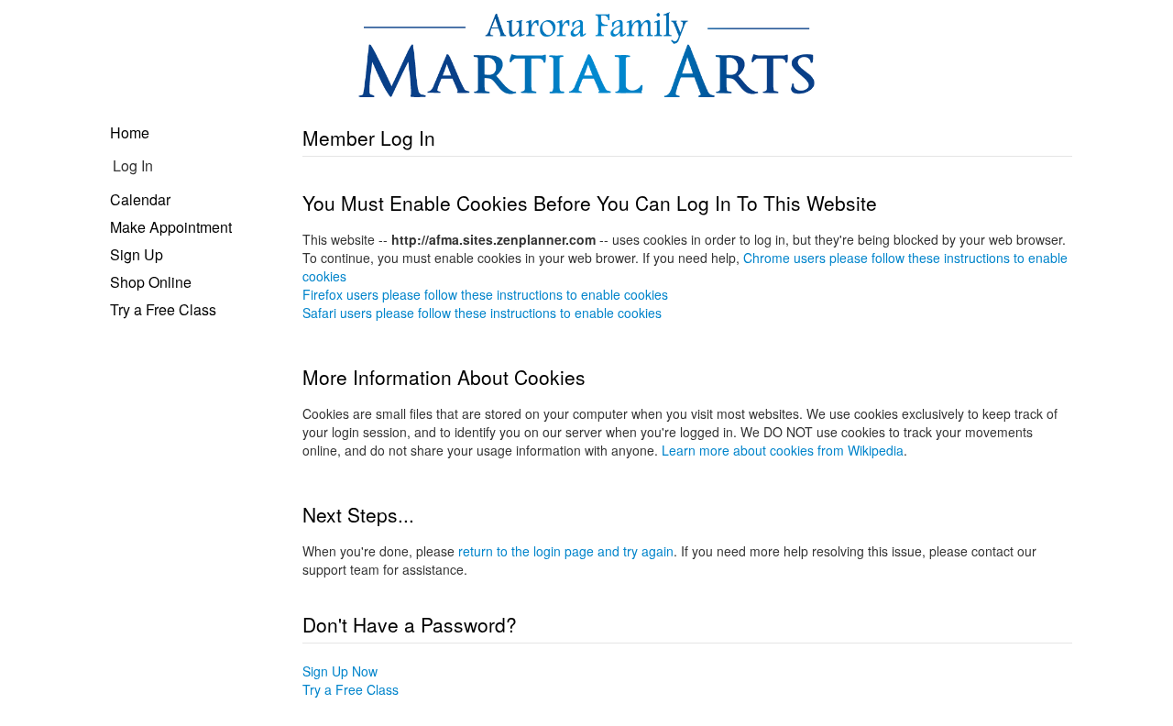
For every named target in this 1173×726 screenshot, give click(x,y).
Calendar (140, 199)
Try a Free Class (163, 309)
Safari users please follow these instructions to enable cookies (482, 312)
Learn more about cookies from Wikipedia (783, 450)
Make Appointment (171, 226)
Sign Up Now (340, 671)
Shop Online (151, 281)
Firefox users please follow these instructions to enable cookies (485, 294)
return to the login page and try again (566, 551)
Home (129, 132)
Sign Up (136, 254)
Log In (133, 165)
